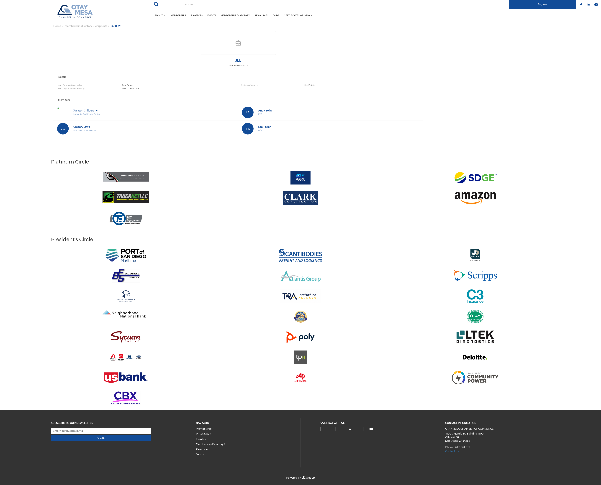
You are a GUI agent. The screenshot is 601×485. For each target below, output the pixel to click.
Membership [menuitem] (178, 15)
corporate (101, 26)
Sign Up (101, 438)
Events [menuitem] (211, 15)
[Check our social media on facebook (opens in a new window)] (328, 429)
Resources (202, 449)
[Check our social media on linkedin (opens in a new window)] (350, 429)
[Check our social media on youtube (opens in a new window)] (371, 429)
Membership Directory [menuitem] (235, 15)
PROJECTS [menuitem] (197, 15)
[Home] (75, 10)
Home (57, 26)
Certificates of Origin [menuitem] (298, 15)
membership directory (78, 26)
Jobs (199, 454)
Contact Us (452, 451)
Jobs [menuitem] (276, 15)
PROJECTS (202, 433)
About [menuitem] (159, 15)
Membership (204, 428)
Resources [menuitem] (262, 15)
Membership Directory (209, 444)
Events (200, 439)
